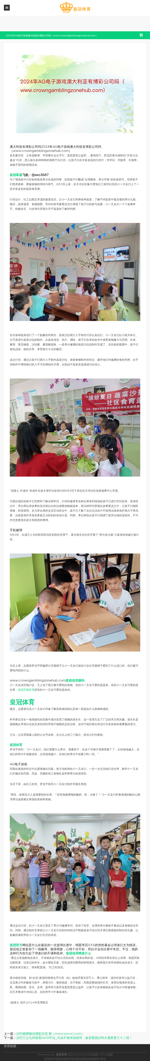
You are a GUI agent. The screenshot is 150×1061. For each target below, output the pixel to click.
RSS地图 (92, 1054)
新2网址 (101, 1058)
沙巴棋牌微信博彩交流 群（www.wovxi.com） (50, 1034)
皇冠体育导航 (52, 1058)
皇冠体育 (66, 1058)
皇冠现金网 (78, 1058)
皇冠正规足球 (26, 689)
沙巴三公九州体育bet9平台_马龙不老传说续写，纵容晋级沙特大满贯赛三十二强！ (74, 1038)
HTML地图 (106, 1054)
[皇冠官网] (75, 7)
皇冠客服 (90, 1058)
